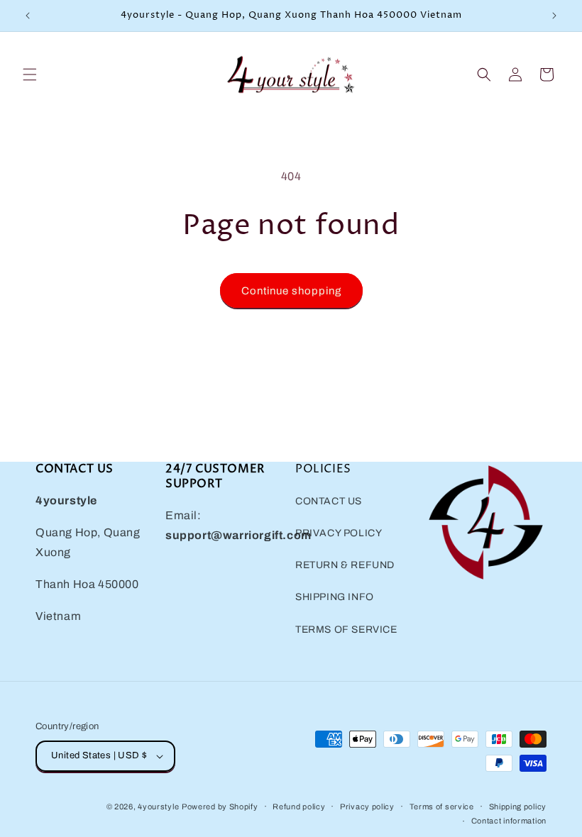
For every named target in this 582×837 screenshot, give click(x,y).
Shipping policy (518, 806)
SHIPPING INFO (334, 597)
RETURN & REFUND (345, 565)
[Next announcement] (554, 15)
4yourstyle (158, 806)
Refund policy (299, 806)
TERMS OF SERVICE (346, 629)
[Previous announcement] (27, 15)
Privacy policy (367, 806)
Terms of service (442, 806)
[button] (29, 74)
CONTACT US (328, 501)
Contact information (509, 820)
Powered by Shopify (220, 806)
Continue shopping (291, 290)
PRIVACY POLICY (338, 533)
